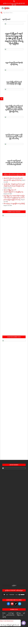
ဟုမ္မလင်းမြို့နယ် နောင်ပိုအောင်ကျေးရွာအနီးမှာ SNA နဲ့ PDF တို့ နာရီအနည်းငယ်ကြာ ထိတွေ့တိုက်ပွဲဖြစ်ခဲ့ (14, 38)
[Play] (4, 594)
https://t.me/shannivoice (2, 621)
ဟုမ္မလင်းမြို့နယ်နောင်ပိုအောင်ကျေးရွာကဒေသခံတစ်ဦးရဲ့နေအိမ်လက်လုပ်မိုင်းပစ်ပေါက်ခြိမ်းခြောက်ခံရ (14, 108)
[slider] (23, 594)
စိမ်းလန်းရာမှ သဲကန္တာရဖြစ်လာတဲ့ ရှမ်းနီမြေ (14, 203)
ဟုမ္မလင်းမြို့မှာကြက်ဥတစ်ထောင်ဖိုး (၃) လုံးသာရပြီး (14, 83)
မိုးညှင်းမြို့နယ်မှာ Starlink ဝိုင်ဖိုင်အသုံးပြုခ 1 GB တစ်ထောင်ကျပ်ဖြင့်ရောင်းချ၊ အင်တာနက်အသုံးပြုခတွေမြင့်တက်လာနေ (14, 197)
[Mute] (19, 594)
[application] (14, 594)
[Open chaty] (24, 623)
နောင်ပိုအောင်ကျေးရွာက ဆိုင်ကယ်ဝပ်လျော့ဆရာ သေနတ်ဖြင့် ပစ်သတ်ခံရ (14, 136)
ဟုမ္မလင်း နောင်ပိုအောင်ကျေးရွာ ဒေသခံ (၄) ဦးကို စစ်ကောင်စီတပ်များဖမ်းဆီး (14, 162)
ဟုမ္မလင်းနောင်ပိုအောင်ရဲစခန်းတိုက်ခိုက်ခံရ (14, 63)
